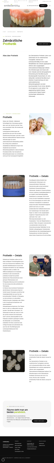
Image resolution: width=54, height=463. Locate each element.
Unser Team (17, 447)
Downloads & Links (19, 451)
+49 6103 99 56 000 (33, 5)
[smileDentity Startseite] (12, 5)
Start (4, 31)
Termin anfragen (43, 44)
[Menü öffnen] (49, 5)
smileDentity (6, 441)
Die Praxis (17, 449)
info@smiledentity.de (46, 1)
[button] (3, 460)
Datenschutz (42, 445)
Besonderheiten (18, 445)
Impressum (41, 443)
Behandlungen (12, 31)
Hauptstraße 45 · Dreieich (33, 1)
